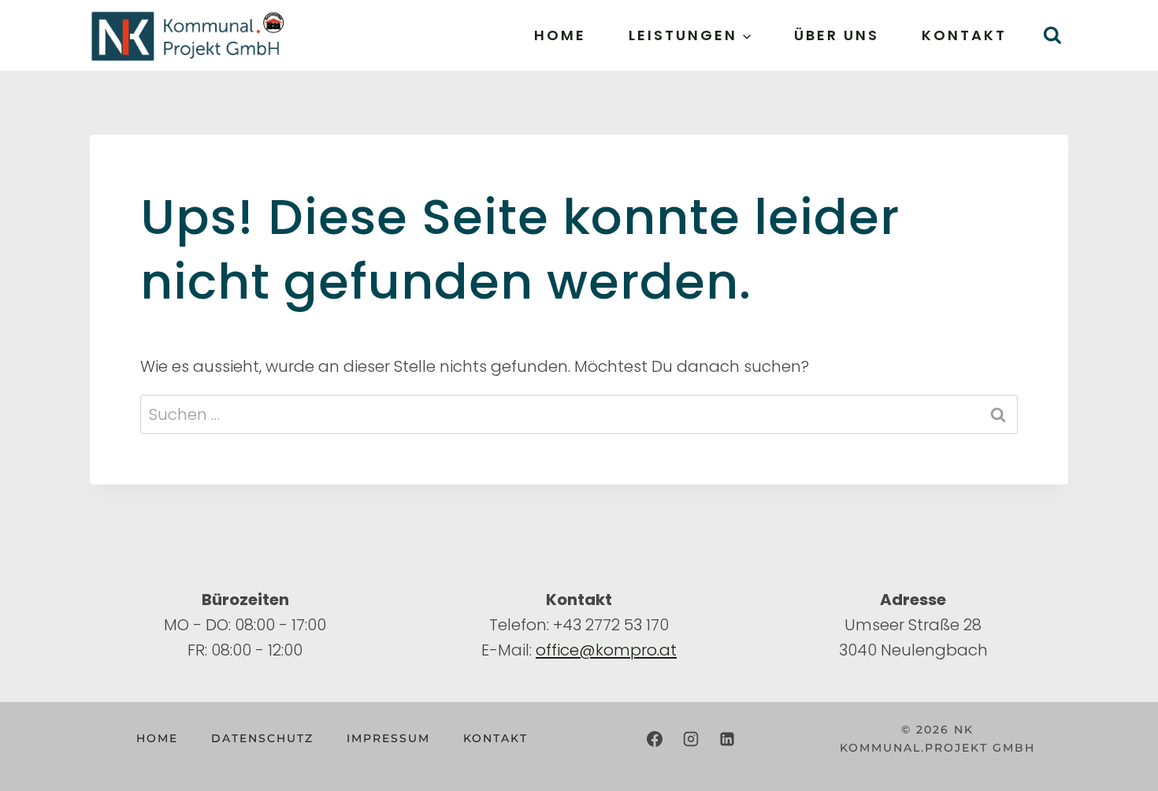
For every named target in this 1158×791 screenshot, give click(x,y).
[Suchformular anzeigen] (1052, 36)
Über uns (836, 35)
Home (560, 35)
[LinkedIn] (727, 739)
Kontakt (964, 35)
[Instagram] (691, 739)
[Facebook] (654, 739)
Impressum (388, 738)
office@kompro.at (606, 650)
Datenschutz (262, 738)
